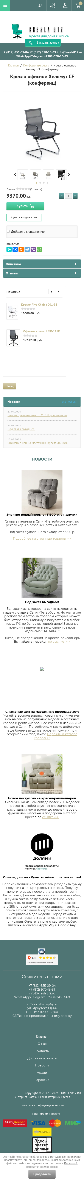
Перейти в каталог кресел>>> (55, 736)
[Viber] (33, 249)
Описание (13, 264)
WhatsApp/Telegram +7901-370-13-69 (42, 56)
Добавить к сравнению (27, 231)
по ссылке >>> (59, 642)
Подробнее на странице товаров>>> (42, 538)
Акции (42, 1073)
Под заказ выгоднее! (21, 429)
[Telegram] (27, 249)
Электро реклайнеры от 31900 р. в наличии (37, 415)
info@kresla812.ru (69, 52)
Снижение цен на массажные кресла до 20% (37, 443)
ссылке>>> (50, 817)
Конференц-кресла (36, 65)
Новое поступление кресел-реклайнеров (42, 798)
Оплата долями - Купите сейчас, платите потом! (42, 877)
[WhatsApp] (39, 249)
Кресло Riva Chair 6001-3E (39, 304)
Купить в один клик (24, 217)
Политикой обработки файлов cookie (52, 1165)
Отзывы (12, 273)
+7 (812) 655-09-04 (15, 52)
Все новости (69, 401)
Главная (13, 65)
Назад (10, 386)
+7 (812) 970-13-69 (43, 52)
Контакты (42, 1051)
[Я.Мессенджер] (9, 249)
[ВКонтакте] (15, 249)
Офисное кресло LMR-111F (41, 331)
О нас (42, 1044)
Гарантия (42, 1080)
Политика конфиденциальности (42, 1105)
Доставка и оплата (42, 1058)
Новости (42, 459)
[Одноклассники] (21, 249)
